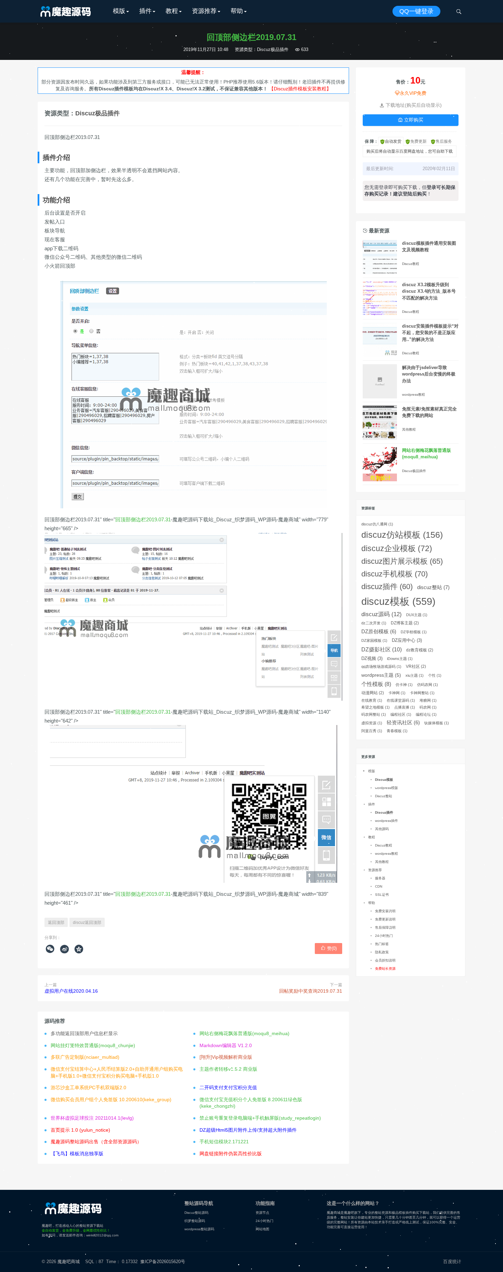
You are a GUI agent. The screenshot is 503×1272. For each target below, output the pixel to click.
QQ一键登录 (416, 11)
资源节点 (262, 1212)
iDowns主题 (400, 659)
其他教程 (409, 429)
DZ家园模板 (374, 640)
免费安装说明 (385, 911)
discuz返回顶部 (87, 922)
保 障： (371, 141)
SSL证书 (382, 894)
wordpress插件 (386, 821)
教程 (172, 11)
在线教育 (371, 700)
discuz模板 (398, 601)
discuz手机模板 (394, 574)
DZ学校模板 (414, 632)
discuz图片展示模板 (402, 561)
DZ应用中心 (407, 640)
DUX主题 (416, 615)
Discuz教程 (410, 264)
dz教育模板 (419, 650)
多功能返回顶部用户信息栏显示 (84, 1033)
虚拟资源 (371, 723)
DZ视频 (372, 658)
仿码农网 (427, 685)
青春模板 (397, 731)
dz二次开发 (373, 623)
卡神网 (396, 693)
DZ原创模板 (378, 631)
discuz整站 (433, 587)
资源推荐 (204, 11)
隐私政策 (382, 952)
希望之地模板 (375, 707)
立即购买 (410, 120)
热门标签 (382, 944)
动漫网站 (372, 692)
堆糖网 (428, 700)
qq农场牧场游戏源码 (381, 666)
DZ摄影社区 (381, 649)
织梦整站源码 (194, 1221)
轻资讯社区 (403, 722)
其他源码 (382, 829)
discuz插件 (387, 586)
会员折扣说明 (385, 960)
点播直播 (404, 707)
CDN (378, 886)
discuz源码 (381, 614)
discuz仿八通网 (377, 524)
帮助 (237, 11)
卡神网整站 (422, 693)
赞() (329, 948)
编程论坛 (426, 714)
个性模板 (376, 684)
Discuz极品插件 (272, 49)
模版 (119, 11)
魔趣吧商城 (68, 1261)
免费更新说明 (385, 919)
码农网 (428, 707)
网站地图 (262, 1229)
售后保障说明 (385, 927)
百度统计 (452, 1261)
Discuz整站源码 (196, 1212)
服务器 (380, 878)
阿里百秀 (371, 731)
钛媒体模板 (436, 723)
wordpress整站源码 (199, 1229)
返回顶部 (56, 922)
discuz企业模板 (396, 548)
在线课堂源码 (401, 700)
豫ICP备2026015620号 (164, 1261)
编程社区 (400, 714)
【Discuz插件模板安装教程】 (300, 88)
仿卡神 (404, 685)
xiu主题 (414, 675)
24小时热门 (384, 936)
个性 (434, 675)
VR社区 (416, 666)
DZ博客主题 (405, 623)
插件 (145, 11)
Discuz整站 (383, 796)
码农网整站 (373, 714)
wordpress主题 (381, 675)
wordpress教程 (413, 394)
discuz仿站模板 (402, 534)
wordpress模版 (386, 788)
